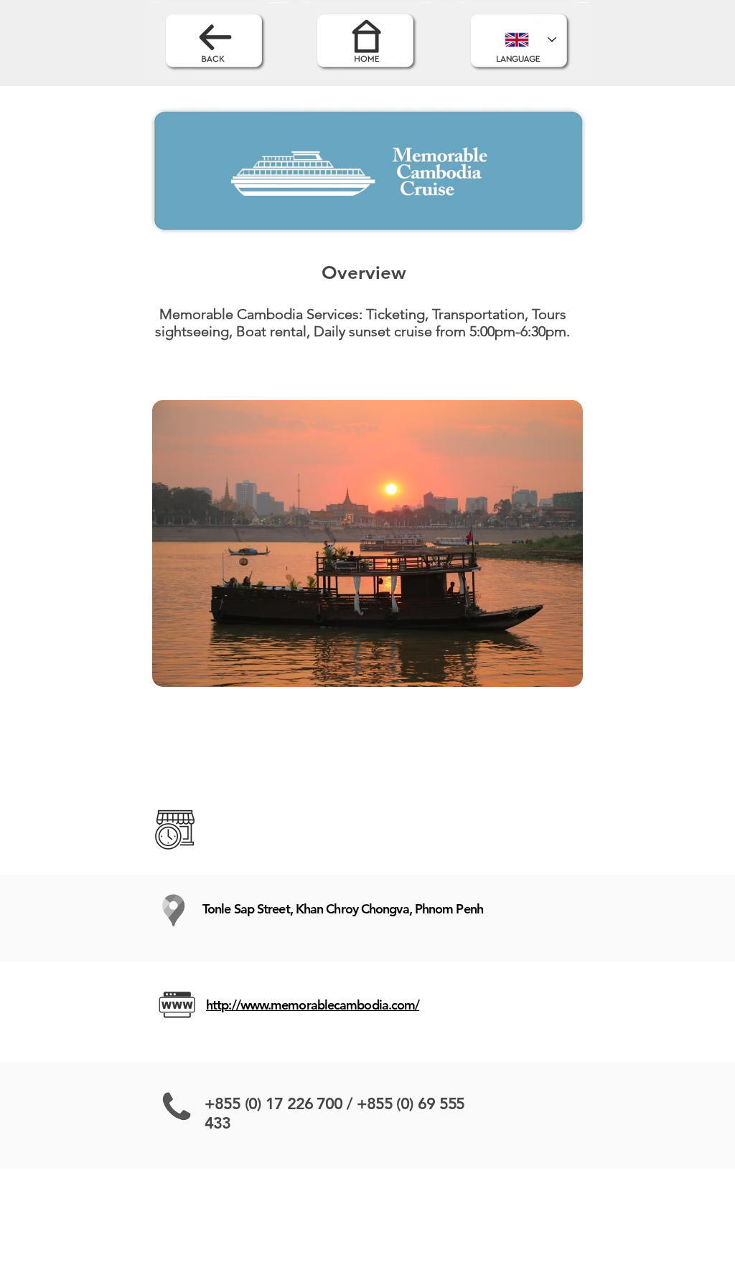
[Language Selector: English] (530, 39)
